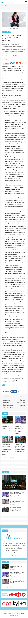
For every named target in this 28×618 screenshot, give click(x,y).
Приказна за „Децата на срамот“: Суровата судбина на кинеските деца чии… (17, 509)
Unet (17, 615)
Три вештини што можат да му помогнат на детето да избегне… (18, 566)
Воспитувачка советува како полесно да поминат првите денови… (17, 581)
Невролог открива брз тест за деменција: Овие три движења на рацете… (17, 494)
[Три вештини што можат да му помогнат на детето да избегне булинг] (7, 419)
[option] (14, 494)
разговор (19, 385)
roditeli (7, 385)
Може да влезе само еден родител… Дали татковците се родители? (21, 402)
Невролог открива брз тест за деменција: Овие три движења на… (17, 574)
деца (15, 385)
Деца (4, 31)
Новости (17, 416)
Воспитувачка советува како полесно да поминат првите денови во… (17, 501)
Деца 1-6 (5, 436)
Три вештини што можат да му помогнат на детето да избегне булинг (14, 485)
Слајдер (9, 31)
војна (11, 385)
